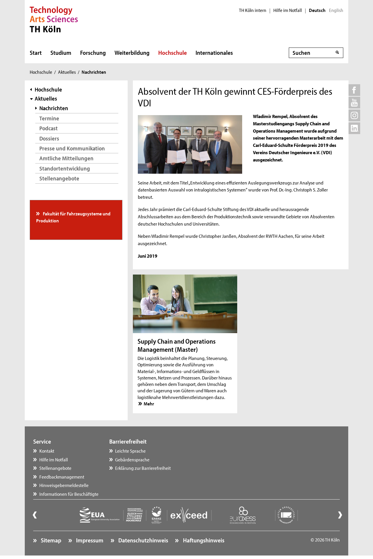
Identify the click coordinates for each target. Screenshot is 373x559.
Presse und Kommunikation (72, 148)
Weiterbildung (132, 52)
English (336, 10)
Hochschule (172, 52)
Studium (60, 52)
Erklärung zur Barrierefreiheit (143, 468)
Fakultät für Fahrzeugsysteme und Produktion (73, 217)
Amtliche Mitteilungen (66, 158)
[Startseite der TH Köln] (54, 18)
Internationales (214, 52)
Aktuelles (67, 71)
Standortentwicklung (64, 168)
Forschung (93, 52)
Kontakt (46, 450)
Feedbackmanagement (61, 476)
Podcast (48, 128)
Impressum (89, 540)
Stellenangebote (59, 178)
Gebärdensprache (132, 459)
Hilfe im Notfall (287, 10)
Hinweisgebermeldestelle (64, 485)
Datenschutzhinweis (142, 540)
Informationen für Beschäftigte (68, 494)
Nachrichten (53, 108)
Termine (49, 118)
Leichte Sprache (130, 450)
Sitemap (50, 540)
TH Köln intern (252, 10)
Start (36, 52)
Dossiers (49, 138)
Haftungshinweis (203, 540)
